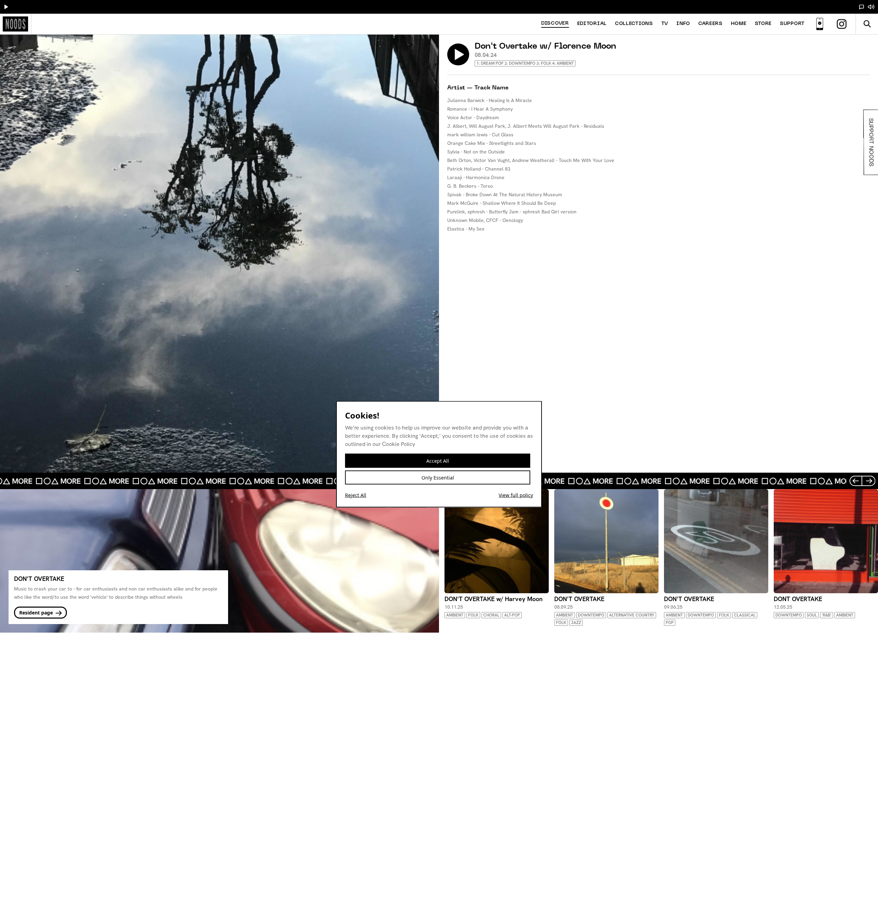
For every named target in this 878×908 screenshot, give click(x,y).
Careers (710, 24)
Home (739, 24)
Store (763, 24)
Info (683, 24)
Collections (634, 24)
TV (664, 24)
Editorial (592, 24)
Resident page (36, 612)
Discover (555, 23)
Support (792, 24)
